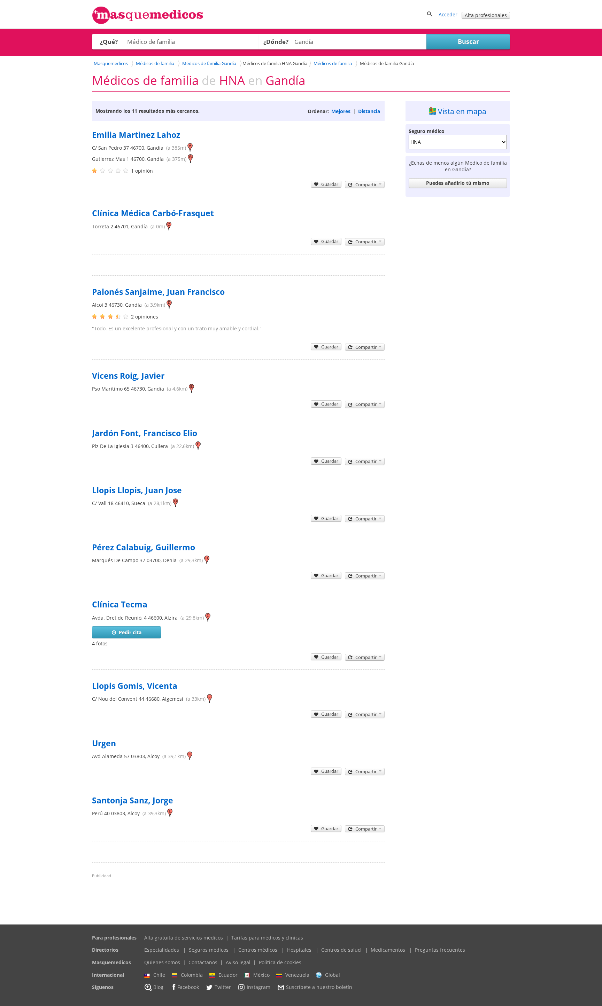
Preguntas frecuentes (440, 949)
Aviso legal (238, 962)
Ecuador (228, 975)
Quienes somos (162, 962)
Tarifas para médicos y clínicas (267, 937)
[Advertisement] (458, 304)
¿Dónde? (275, 42)
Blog (158, 987)
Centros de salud (341, 949)
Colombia (192, 975)
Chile (159, 975)
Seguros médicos (209, 949)
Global (332, 975)
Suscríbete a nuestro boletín (319, 987)
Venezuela (297, 975)
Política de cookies (280, 962)
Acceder (448, 14)
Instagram (258, 987)
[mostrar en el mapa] (190, 147)
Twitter (223, 987)
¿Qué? (109, 42)
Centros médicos (257, 949)
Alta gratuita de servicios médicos (183, 937)
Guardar (329, 184)
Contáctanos (202, 962)
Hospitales (299, 949)
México (261, 975)
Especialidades (161, 949)
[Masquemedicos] (147, 22)
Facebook (188, 987)
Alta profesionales (486, 15)
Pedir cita (130, 632)
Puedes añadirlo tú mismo (457, 183)
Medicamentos (388, 949)
